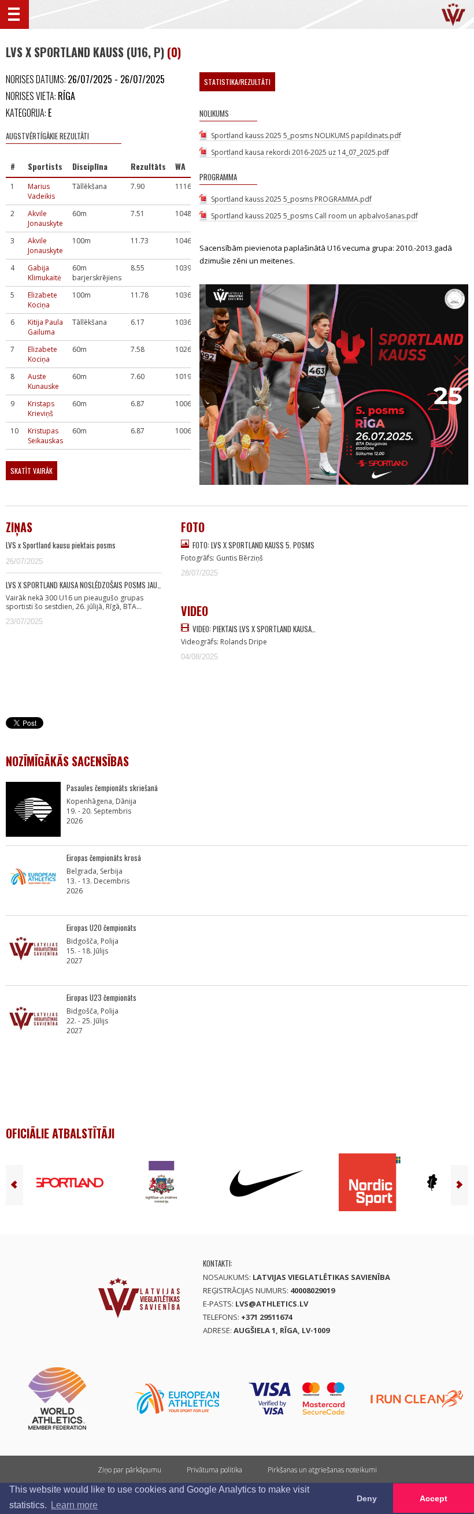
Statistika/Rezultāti (237, 82)
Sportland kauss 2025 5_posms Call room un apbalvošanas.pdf (314, 216)
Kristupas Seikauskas (45, 436)
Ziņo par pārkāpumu (129, 1470)
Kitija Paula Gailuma (45, 327)
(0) (174, 52)
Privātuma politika (214, 1470)
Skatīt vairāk (31, 471)
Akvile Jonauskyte (45, 218)
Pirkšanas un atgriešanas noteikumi (322, 1470)
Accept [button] (433, 1498)
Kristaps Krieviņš (41, 408)
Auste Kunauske (43, 381)
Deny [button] (367, 1498)
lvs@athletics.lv (271, 1303)
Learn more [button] (74, 1505)
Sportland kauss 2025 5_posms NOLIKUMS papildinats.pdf (306, 135)
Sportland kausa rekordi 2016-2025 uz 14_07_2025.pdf (300, 152)
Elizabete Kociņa (42, 300)
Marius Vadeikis (41, 191)
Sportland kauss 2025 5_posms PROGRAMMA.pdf (291, 199)
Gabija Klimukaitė (44, 273)
